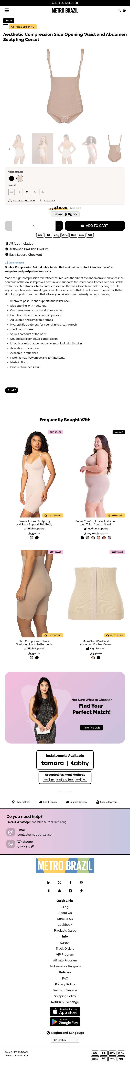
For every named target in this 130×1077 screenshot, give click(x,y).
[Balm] (98, 538)
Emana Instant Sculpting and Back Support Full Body (34, 523)
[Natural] (19, 178)
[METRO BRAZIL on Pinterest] (48, 891)
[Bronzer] (104, 538)
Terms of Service (65, 990)
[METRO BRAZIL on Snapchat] (59, 891)
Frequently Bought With (65, 419)
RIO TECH (23, 1055)
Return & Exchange (65, 1002)
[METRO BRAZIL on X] (59, 883)
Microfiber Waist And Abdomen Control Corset (96, 643)
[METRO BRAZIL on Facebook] (70, 883)
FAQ (65, 978)
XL (42, 192)
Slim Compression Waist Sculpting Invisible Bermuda (34, 643)
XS (11, 192)
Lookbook (65, 924)
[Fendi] (87, 538)
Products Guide (65, 930)
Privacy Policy (65, 984)
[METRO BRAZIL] (65, 10)
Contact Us (65, 918)
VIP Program (65, 954)
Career (65, 942)
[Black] (11, 178)
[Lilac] (109, 538)
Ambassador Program (65, 966)
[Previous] (10, 149)
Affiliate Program (65, 960)
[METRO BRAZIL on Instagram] (70, 891)
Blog (65, 907)
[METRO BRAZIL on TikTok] (81, 891)
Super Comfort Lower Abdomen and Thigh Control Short (95, 523)
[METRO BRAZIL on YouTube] (81, 883)
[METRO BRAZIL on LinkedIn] (48, 883)
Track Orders (65, 948)
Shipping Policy (65, 996)
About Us (65, 913)
